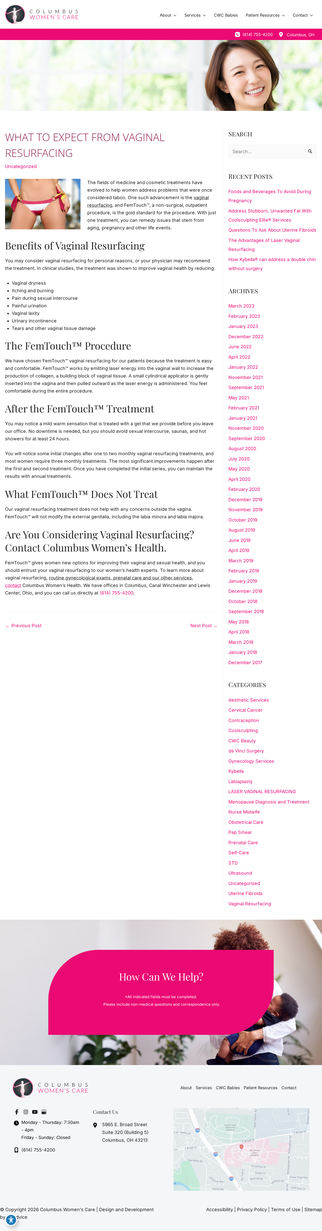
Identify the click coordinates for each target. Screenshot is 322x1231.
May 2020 (239, 469)
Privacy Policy (252, 1209)
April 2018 (238, 631)
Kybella (236, 771)
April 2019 (238, 550)
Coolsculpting (243, 730)
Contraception (243, 720)
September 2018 (246, 611)
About (186, 1087)
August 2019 (241, 530)
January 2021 (242, 418)
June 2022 (240, 346)
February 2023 (244, 316)
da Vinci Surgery (246, 750)
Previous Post (24, 625)
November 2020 (246, 428)
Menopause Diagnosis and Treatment (268, 801)
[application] (173, 15)
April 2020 (239, 479)
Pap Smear (240, 832)
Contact (288, 1087)
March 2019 (240, 560)
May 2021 (238, 397)
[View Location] (281, 34)
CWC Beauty (242, 740)
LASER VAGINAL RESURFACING (262, 791)
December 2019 (245, 499)
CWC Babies (228, 1087)
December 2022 (245, 336)
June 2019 (239, 540)
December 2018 (245, 591)
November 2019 (245, 509)
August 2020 (242, 448)
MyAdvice (17, 1217)
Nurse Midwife (244, 812)
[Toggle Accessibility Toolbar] (11, 1220)
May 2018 (238, 621)
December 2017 (245, 662)
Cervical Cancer (245, 710)
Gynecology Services (251, 761)
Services (204, 1087)
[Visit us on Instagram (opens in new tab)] (26, 1112)
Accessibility (219, 1209)
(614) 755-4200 (116, 593)
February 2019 (243, 570)
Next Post (204, 625)
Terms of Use (285, 1209)
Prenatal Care (243, 842)
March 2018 (240, 642)
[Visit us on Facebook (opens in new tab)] (17, 1112)
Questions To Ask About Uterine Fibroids (272, 230)
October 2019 (242, 520)
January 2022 (243, 367)
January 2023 (243, 326)
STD (233, 863)
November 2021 (245, 377)
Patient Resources (260, 1087)
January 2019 (242, 581)
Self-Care (238, 852)
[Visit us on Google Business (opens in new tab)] (44, 1112)
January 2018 (242, 652)
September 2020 (246, 438)
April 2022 (239, 357)
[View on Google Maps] (241, 1149)
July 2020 (239, 458)
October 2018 (242, 601)
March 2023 (241, 306)
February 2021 (243, 407)
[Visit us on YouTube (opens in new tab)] (35, 1112)
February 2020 (244, 489)
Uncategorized (21, 166)
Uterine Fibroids (245, 893)
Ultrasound (240, 873)
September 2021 (246, 387)
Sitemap (313, 1209)
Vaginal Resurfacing (249, 903)
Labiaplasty (240, 781)
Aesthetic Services (248, 700)
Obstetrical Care (245, 822)
